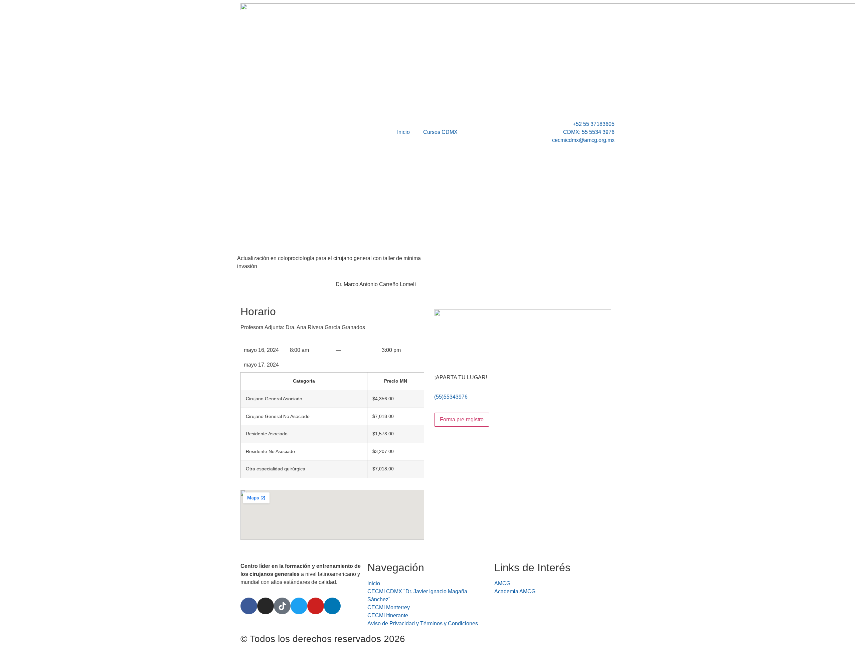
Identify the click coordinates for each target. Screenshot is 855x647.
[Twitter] (299, 606)
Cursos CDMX (440, 132)
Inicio (403, 132)
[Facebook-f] (248, 606)
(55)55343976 (451, 397)
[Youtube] (315, 606)
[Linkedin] (332, 606)
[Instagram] (265, 606)
